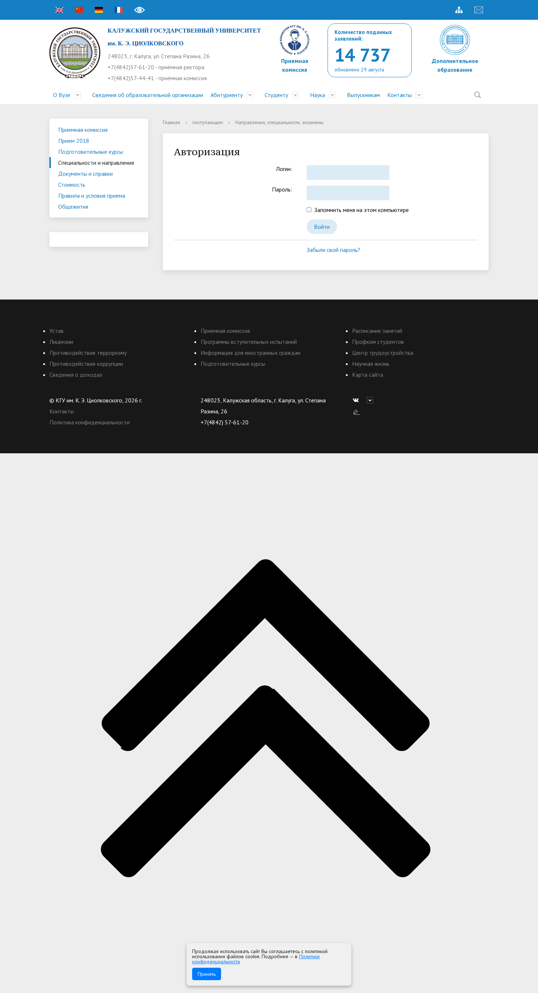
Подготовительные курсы (90, 151)
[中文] (79, 10)
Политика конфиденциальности (89, 422)
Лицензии (61, 341)
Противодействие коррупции (86, 363)
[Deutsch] (99, 10)
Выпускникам (363, 94)
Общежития (73, 206)
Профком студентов (378, 341)
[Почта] (479, 10)
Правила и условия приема (91, 195)
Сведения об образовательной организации (147, 94)
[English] (59, 10)
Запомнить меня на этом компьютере (360, 209)
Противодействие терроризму (88, 352)
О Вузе (61, 94)
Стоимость (71, 184)
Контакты (399, 94)
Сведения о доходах (75, 374)
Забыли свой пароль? (333, 249)
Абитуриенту (226, 94)
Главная (171, 122)
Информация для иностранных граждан (250, 352)
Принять (207, 974)
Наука (317, 94)
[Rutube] (371, 400)
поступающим (208, 122)
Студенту (276, 94)
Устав (56, 330)
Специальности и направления (96, 162)
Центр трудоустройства (382, 352)
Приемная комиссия (83, 129)
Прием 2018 (73, 140)
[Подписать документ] (356, 411)
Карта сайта (367, 374)
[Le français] (118, 10)
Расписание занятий (377, 330)
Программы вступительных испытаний (249, 341)
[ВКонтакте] (357, 400)
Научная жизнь (370, 363)
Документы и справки (85, 173)
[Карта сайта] (459, 10)
